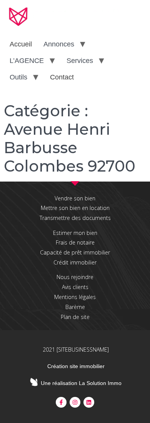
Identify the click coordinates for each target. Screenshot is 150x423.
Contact (62, 77)
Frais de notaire (75, 242)
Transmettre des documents (75, 217)
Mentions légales (75, 297)
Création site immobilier (76, 366)
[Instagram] (75, 402)
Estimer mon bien (75, 232)
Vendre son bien (75, 198)
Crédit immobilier (75, 262)
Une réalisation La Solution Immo (81, 383)
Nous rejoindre (75, 277)
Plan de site (75, 317)
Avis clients (75, 287)
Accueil (21, 44)
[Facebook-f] (61, 402)
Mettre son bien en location (75, 208)
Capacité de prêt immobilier (75, 252)
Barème (75, 307)
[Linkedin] (88, 402)
